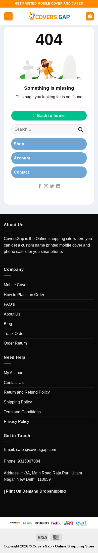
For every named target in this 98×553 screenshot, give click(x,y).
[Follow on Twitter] (52, 186)
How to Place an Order (24, 295)
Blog (8, 324)
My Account (14, 373)
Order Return (15, 343)
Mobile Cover (16, 285)
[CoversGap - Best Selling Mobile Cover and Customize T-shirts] (49, 16)
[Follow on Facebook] (40, 186)
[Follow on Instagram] (46, 186)
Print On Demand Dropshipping (36, 491)
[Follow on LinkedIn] (58, 186)
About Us (12, 314)
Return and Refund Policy (27, 392)
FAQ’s (9, 304)
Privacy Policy (16, 421)
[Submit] (81, 129)
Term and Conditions (22, 412)
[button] (8, 16)
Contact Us (14, 382)
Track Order (14, 333)
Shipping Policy (18, 402)
